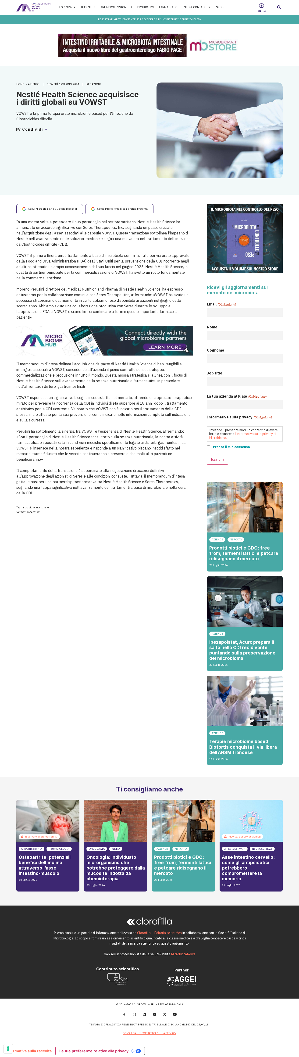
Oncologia (97, 848)
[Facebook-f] (124, 1014)
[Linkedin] (144, 1014)
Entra (261, 10)
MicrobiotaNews (183, 954)
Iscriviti (217, 459)
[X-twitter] (165, 1014)
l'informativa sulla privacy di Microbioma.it (242, 435)
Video (115, 848)
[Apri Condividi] (46, 129)
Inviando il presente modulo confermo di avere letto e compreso (243, 434)
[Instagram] (134, 1014)
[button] (279, 7)
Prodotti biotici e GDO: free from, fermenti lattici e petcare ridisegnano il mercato (243, 553)
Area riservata (31, 848)
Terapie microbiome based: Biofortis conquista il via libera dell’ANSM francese (243, 747)
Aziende (33, 84)
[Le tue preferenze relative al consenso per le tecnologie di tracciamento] (8, 1048)
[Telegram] (155, 1014)
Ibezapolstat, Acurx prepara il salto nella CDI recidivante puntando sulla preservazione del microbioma (242, 650)
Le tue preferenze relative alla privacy (93, 1051)
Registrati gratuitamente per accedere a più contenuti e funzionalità (149, 19)
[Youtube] (175, 1014)
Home (20, 84)
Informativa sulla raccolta (29, 1051)
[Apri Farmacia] (176, 7)
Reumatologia (59, 848)
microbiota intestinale (35, 507)
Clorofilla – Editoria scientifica (159, 933)
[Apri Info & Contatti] (209, 7)
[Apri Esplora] (74, 7)
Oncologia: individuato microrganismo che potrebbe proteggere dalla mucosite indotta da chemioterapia (115, 867)
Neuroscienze (262, 848)
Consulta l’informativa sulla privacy (149, 1033)
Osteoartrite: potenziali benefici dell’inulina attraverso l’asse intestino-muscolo (45, 865)
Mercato (236, 539)
